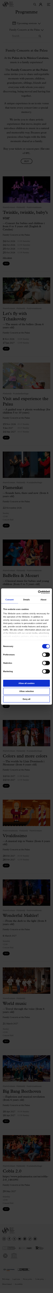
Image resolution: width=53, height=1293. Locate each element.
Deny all (26, 699)
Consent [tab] (9, 599)
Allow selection (26, 691)
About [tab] (43, 599)
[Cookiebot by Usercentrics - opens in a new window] (38, 592)
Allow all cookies (26, 683)
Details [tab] (26, 599)
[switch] (46, 655)
